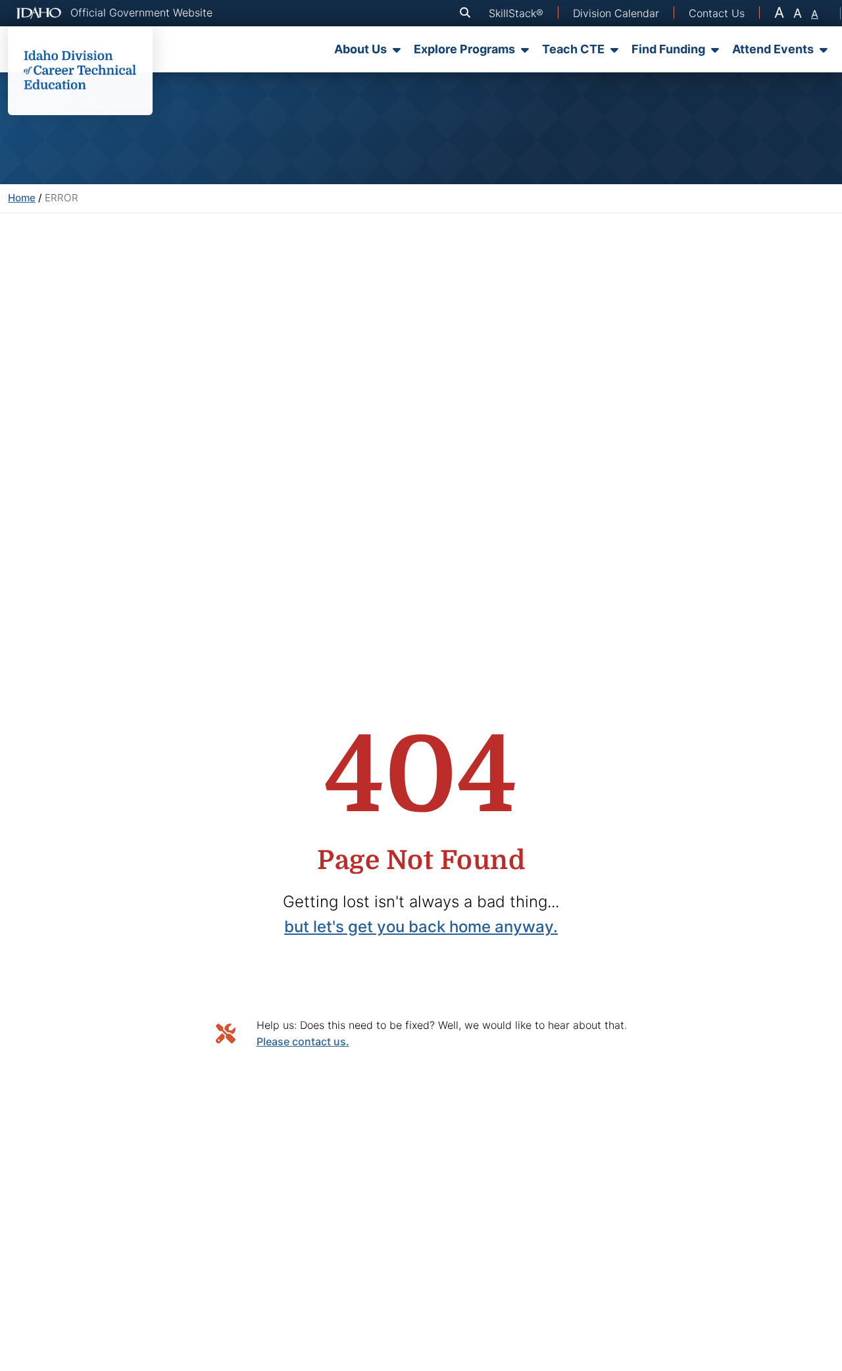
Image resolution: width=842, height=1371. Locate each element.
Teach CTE (573, 49)
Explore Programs (464, 49)
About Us (360, 49)
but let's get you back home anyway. (421, 926)
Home (22, 197)
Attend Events (773, 49)
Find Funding (668, 49)
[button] (468, 13)
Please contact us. (303, 1041)
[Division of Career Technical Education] (80, 70)
